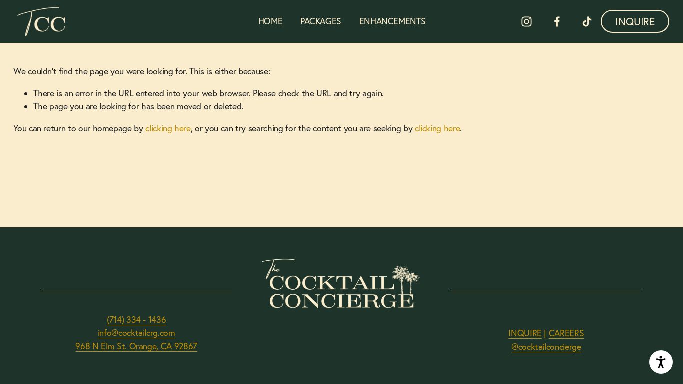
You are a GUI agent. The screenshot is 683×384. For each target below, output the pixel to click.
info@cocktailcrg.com (137, 333)
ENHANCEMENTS (393, 21)
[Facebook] (557, 22)
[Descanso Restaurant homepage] (43, 21)
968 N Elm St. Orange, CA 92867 (136, 346)
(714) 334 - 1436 (136, 319)
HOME (270, 21)
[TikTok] (587, 22)
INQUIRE (635, 21)
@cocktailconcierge (547, 347)
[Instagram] (526, 22)
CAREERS (566, 333)
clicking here (168, 128)
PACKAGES (321, 21)
